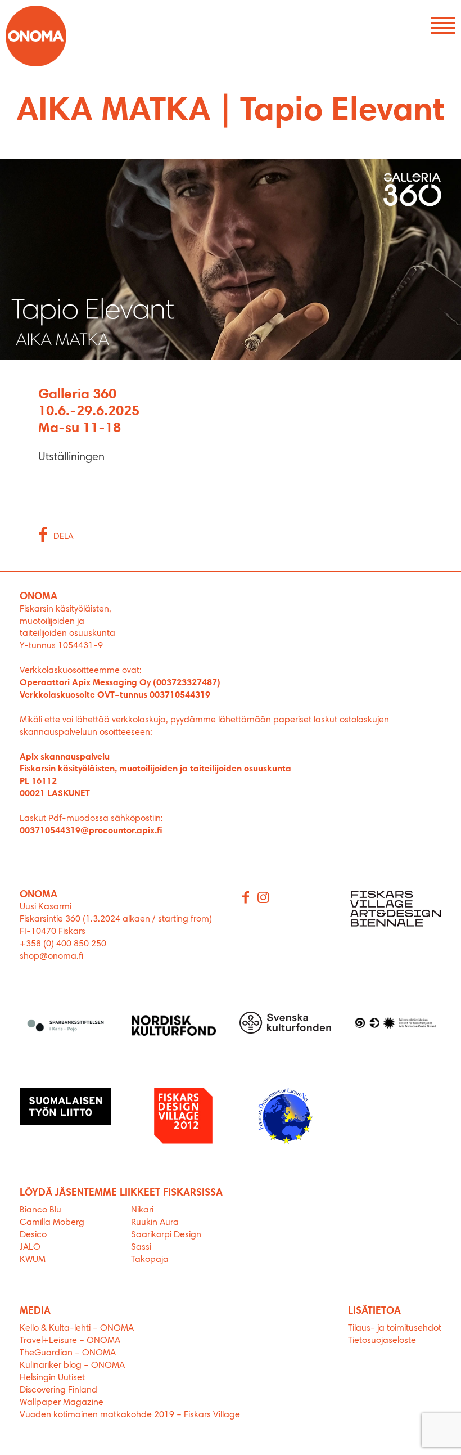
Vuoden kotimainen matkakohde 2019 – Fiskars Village (130, 1415)
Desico (33, 1235)
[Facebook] (246, 898)
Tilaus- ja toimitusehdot (394, 1328)
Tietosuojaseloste (382, 1340)
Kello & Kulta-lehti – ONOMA (77, 1328)
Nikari (142, 1210)
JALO (30, 1247)
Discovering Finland (58, 1390)
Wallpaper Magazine (61, 1402)
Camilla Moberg (52, 1222)
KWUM (33, 1259)
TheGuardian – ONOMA (68, 1353)
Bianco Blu (40, 1210)
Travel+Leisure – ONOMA (70, 1340)
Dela (63, 537)
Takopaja (150, 1259)
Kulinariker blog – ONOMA (72, 1365)
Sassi (142, 1247)
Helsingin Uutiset (52, 1377)
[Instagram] (264, 898)
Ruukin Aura (155, 1222)
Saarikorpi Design (166, 1235)
